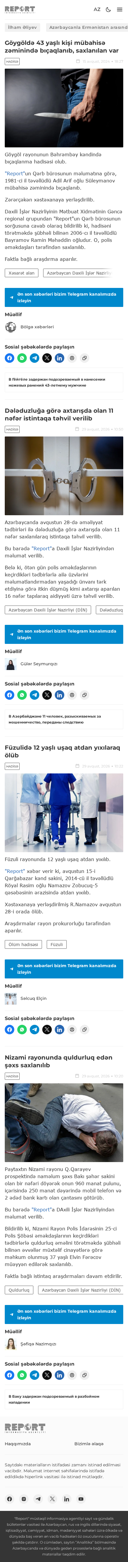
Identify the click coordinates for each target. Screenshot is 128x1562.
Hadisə (12, 62)
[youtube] (81, 1499)
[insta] (24, 1499)
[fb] (9, 358)
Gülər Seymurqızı (39, 663)
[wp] (22, 358)
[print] (72, 358)
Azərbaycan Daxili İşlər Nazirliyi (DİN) (48, 609)
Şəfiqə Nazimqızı (38, 1344)
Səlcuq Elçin (34, 998)
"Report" (15, 173)
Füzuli (57, 944)
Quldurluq (19, 1290)
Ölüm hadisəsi (23, 944)
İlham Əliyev (22, 27)
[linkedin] (59, 358)
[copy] (84, 358)
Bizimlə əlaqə (89, 1443)
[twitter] (47, 358)
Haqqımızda (18, 1443)
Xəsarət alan (22, 272)
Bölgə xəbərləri (37, 327)
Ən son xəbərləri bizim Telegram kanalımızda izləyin (66, 297)
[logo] (20, 9)
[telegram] (34, 358)
